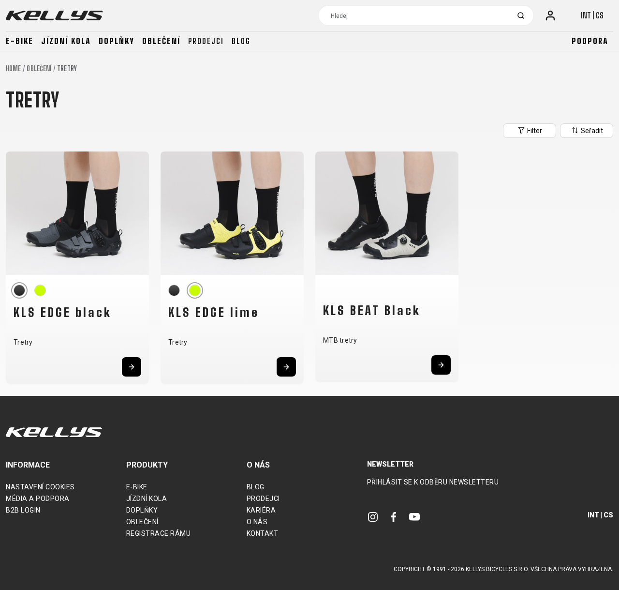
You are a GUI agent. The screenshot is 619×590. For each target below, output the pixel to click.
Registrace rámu (158, 533)
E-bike (19, 40)
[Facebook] (393, 516)
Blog (241, 40)
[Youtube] (414, 516)
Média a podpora (38, 498)
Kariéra (261, 510)
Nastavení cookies (40, 487)
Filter (534, 131)
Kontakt (263, 533)
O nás (257, 522)
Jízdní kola (66, 40)
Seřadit (591, 131)
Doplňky (116, 40)
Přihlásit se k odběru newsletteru (433, 482)
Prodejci (206, 40)
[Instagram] (373, 516)
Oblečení (161, 40)
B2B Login (23, 510)
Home (13, 68)
